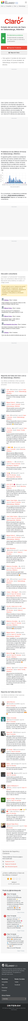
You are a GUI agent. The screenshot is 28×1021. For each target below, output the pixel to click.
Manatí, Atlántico (11, 657)
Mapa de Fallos (14, 52)
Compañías (9, 6)
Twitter (16, 982)
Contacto (4, 990)
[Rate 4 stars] (16, 879)
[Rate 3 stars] (14, 879)
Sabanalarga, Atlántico (13, 406)
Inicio (2, 6)
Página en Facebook (10, 864)
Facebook (17, 984)
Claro (15, 6)
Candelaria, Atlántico (12, 465)
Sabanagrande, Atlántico (13, 477)
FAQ (3, 984)
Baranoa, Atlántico (11, 570)
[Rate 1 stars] (8, 879)
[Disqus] (14, 316)
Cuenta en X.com (9, 861)
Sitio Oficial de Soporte (11, 866)
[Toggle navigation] (26, 2)
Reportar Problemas (15, 48)
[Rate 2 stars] (11, 879)
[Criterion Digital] (14, 1005)
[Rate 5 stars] (19, 879)
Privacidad (4, 987)
